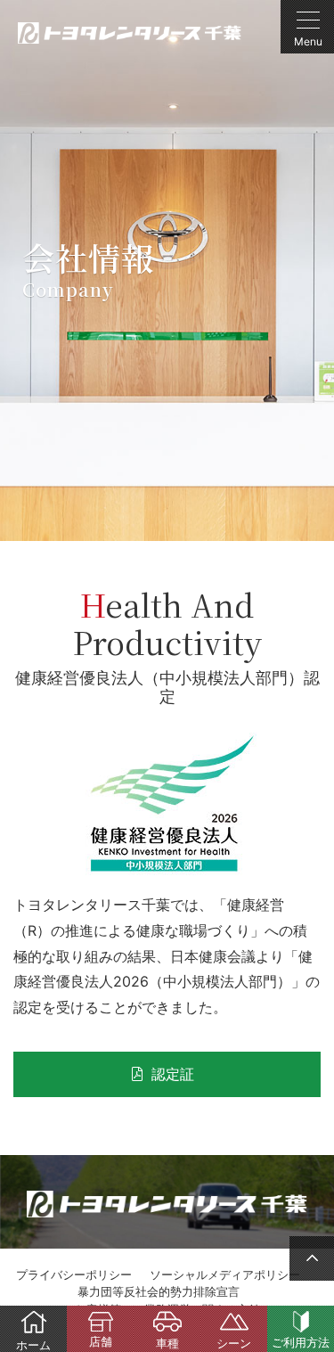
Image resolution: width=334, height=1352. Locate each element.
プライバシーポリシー (74, 1274)
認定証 (172, 1074)
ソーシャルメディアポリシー (225, 1274)
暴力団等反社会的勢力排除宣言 (158, 1291)
